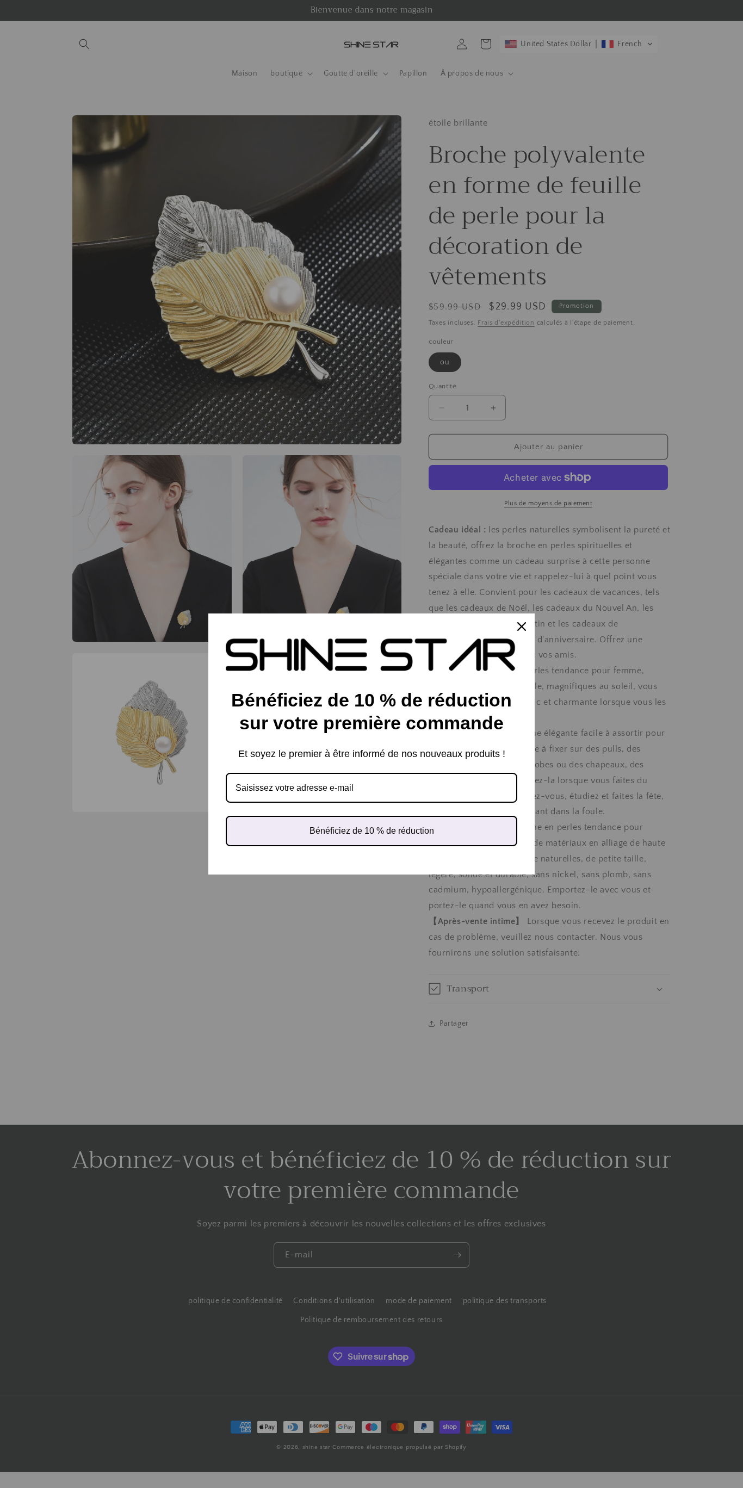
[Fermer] (522, 626)
